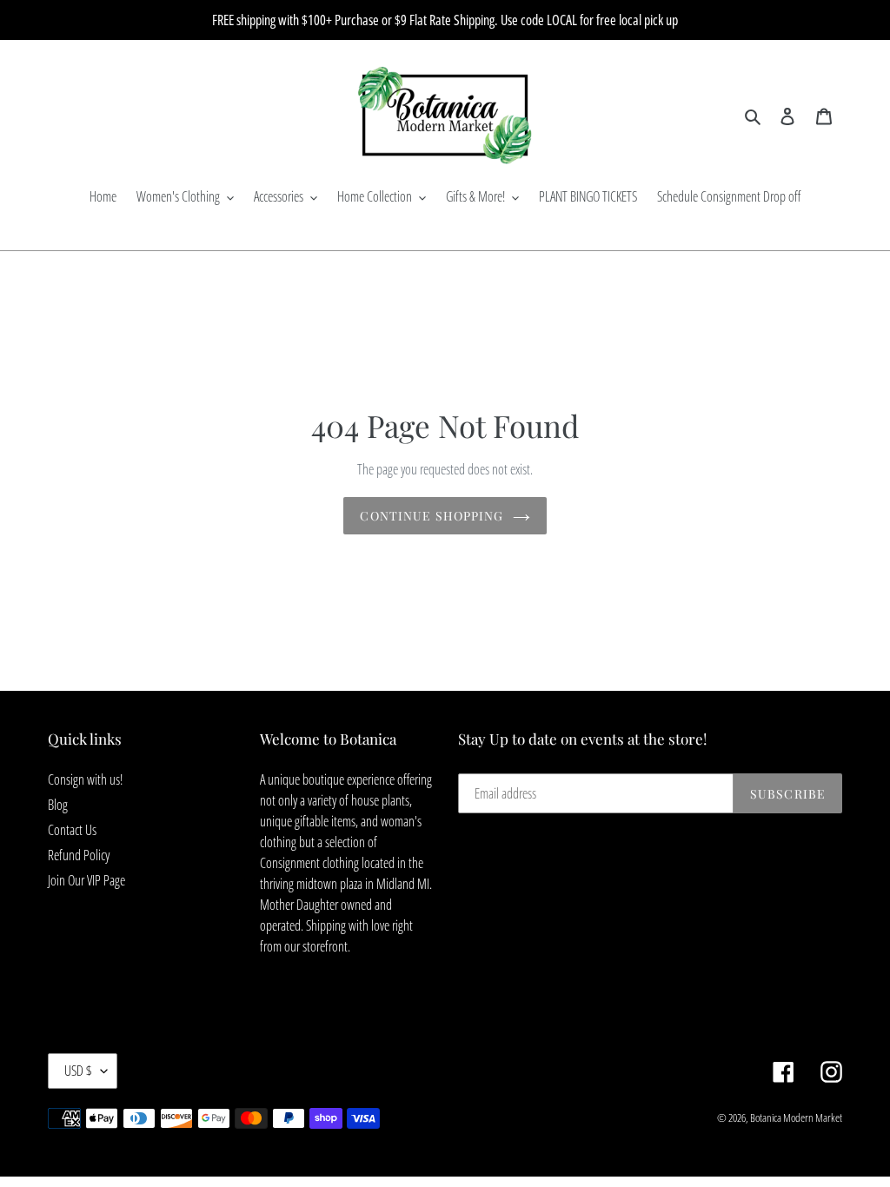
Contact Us (72, 829)
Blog (58, 804)
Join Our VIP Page (86, 880)
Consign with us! (85, 779)
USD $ (78, 1070)
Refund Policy (79, 855)
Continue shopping (431, 515)
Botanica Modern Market (796, 1117)
